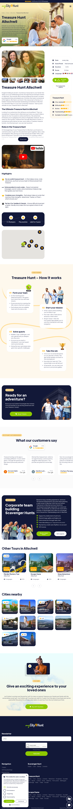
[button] (15, 804)
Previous (33, 479)
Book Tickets (22, 414)
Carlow (39, 780)
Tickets (4, 767)
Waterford (51, 779)
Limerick (45, 766)
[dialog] (15, 790)
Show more (23, 139)
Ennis (43, 780)
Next (39, 479)
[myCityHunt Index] (12, 6)
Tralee (41, 782)
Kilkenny (48, 780)
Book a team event (44, 533)
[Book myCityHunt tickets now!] (69, 799)
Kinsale (46, 782)
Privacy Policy (36, 749)
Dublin (30, 766)
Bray (29, 780)
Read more (20, 783)
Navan (33, 780)
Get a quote (60, 534)
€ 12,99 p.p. (61, 80)
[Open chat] (69, 805)
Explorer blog (5, 772)
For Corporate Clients (60, 86)
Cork (34, 766)
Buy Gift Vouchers (37, 707)
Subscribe (36, 753)
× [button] (26, 775)
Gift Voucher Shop (7, 770)
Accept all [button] (9, 801)
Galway (39, 766)
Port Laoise (55, 780)
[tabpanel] (11, 219)
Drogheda (59, 779)
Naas (36, 782)
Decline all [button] (21, 801)
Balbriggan (63, 780)
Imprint (61, 808)
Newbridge (31, 782)
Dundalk (65, 779)
